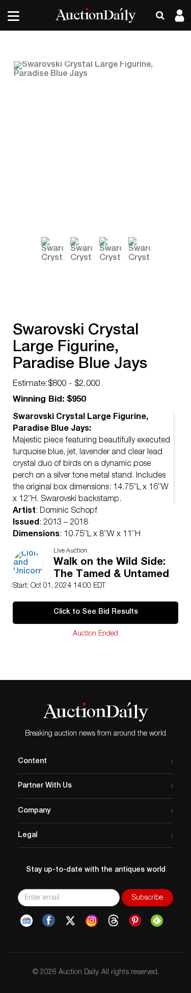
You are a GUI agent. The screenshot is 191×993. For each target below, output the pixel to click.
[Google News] (26, 920)
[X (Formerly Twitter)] (70, 920)
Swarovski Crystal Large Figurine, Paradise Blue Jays (80, 348)
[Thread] (113, 920)
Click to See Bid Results (95, 612)
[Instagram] (92, 920)
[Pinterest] (135, 920)
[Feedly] (157, 920)
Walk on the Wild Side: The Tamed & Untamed (111, 569)
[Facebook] (48, 920)
